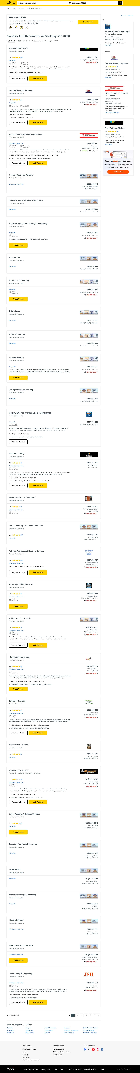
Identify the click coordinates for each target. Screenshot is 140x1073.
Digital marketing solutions (62, 1052)
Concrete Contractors (71, 1030)
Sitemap (25, 1054)
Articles (25, 1052)
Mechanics (29, 1030)
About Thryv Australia (31, 1069)
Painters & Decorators (16, 51)
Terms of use (58, 1069)
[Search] (120, 3)
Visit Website (38, 78)
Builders (66, 1028)
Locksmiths (10, 1032)
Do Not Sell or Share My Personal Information (81, 1069)
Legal (102, 1069)
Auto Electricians (50, 1028)
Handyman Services (90, 1032)
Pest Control (30, 1032)
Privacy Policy (46, 1069)
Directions (12, 143)
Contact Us (26, 1057)
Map (12, 41)
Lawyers (28, 1028)
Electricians (10, 1030)
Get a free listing (58, 1049)
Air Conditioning (88, 1030)
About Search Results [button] (127, 16)
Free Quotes (88, 22)
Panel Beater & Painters (33, 773)
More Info (12, 60)
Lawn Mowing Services (90, 1028)
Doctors (47, 1032)
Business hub (57, 1054)
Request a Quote (18, 78)
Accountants (49, 1030)
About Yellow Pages (29, 1049)
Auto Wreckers (69, 1032)
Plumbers (9, 1028)
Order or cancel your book (31, 1060)
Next (96, 1015)
